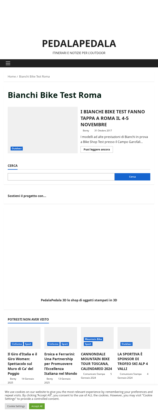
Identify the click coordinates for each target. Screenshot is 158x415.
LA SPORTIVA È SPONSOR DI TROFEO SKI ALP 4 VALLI (133, 361)
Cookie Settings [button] (16, 406)
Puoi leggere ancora (98, 150)
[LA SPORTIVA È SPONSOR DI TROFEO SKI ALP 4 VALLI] (134, 338)
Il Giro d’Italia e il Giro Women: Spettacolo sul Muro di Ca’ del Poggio (22, 364)
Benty (86, 130)
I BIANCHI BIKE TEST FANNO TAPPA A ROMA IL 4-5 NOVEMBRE (43, 130)
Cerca (13, 166)
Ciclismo (17, 344)
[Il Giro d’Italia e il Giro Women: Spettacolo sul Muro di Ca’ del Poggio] (24, 338)
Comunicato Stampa (94, 374)
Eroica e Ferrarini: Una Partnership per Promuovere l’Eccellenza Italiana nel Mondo (60, 364)
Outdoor (17, 148)
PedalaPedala (79, 43)
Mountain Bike (93, 339)
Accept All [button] (36, 406)
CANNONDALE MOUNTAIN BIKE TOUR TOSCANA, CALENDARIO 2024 (96, 361)
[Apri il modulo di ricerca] (153, 63)
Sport (28, 344)
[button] (8, 63)
